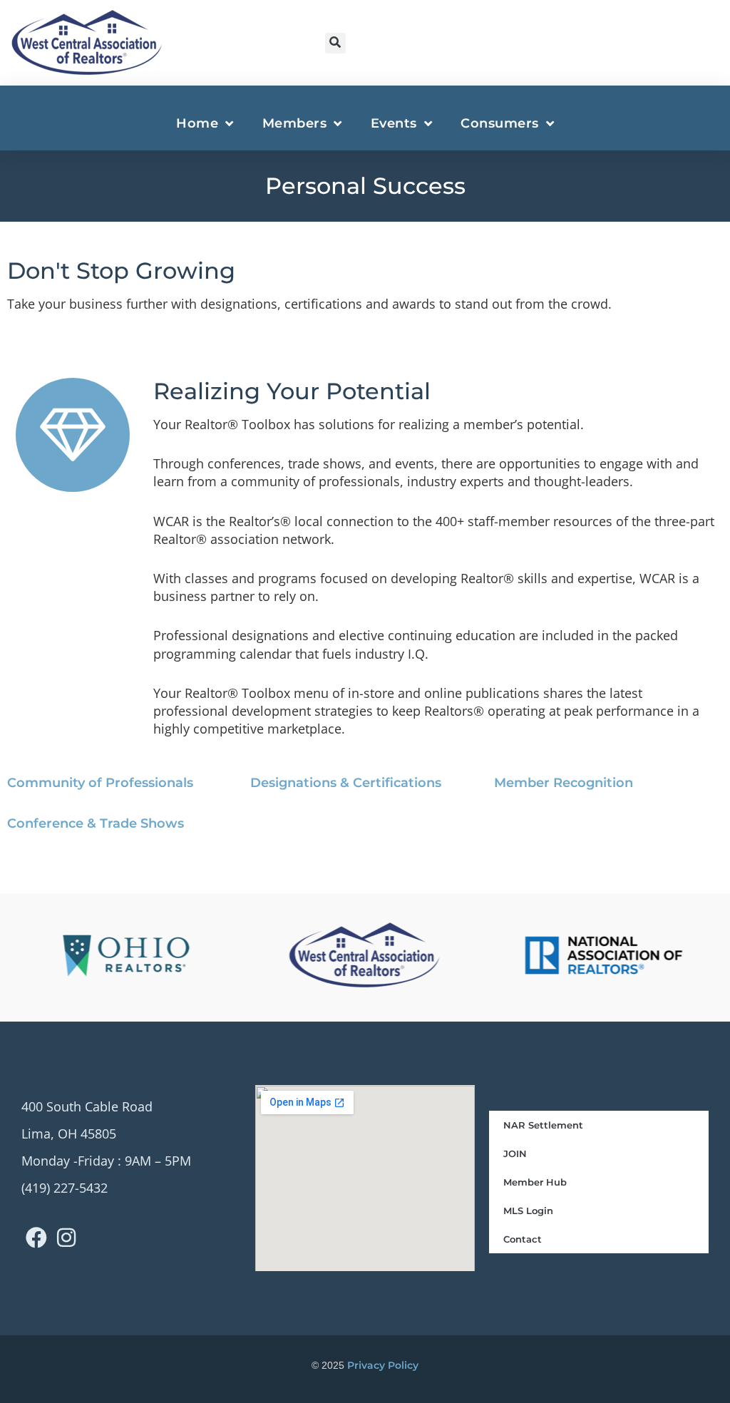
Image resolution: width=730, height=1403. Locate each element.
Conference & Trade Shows (95, 823)
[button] (335, 43)
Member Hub (535, 1182)
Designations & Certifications (345, 783)
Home (197, 123)
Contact (522, 1239)
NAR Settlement (543, 1125)
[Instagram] (66, 1238)
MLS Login (528, 1210)
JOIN (515, 1153)
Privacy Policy (382, 1365)
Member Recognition (563, 783)
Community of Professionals (100, 783)
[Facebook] (36, 1238)
